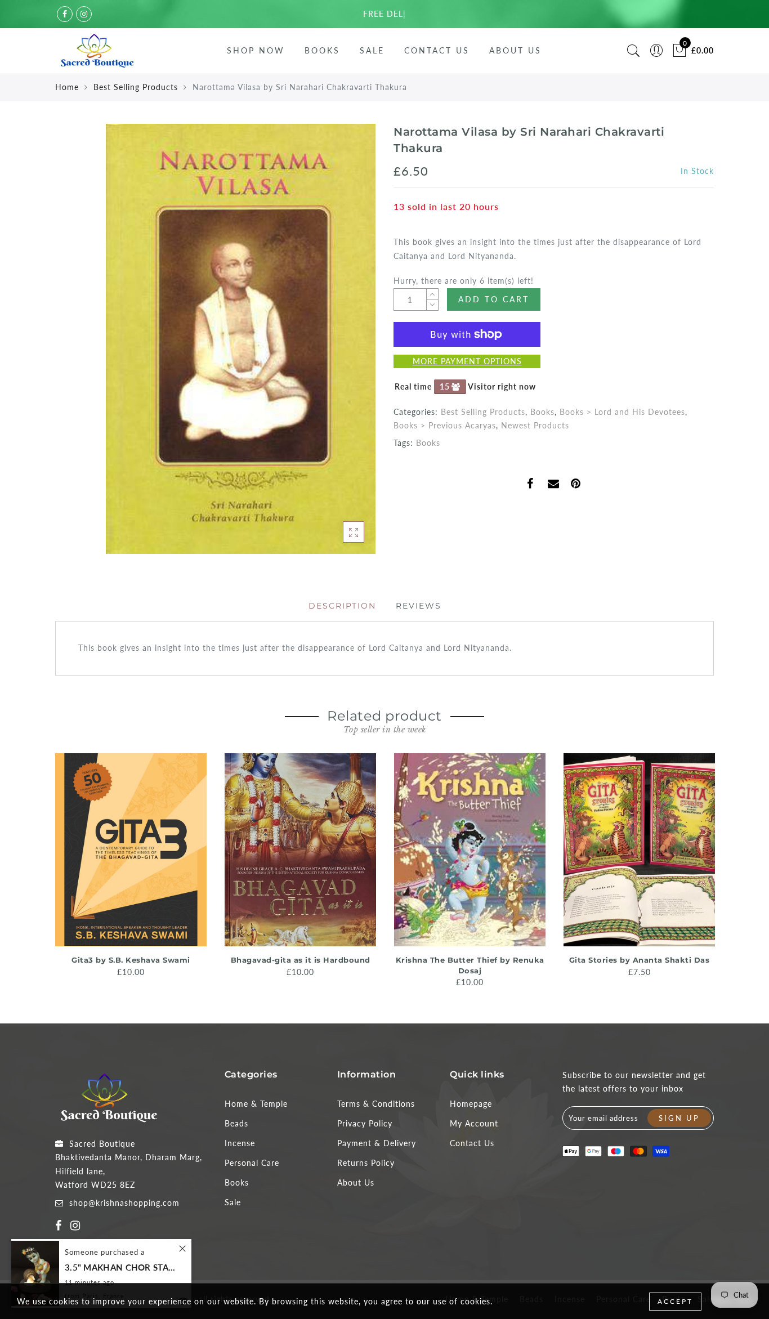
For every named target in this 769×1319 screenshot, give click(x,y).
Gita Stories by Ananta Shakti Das (639, 959)
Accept (675, 1301)
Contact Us (437, 50)
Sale (372, 50)
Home (67, 87)
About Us (515, 50)
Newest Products (535, 425)
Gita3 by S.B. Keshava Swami (130, 959)
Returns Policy (366, 1163)
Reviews (418, 606)
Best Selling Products (135, 87)
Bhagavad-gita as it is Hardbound (300, 959)
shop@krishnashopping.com (124, 1203)
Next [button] (707, 869)
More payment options (467, 361)
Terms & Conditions (376, 1103)
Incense (240, 1143)
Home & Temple (256, 1103)
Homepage (471, 1103)
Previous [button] (47, 869)
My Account (474, 1123)
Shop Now (256, 50)
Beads (236, 1123)
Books (322, 50)
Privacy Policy (364, 1123)
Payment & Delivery (376, 1143)
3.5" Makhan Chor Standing (121, 1267)
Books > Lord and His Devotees (622, 412)
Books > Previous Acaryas (445, 425)
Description (342, 606)
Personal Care (252, 1163)
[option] (131, 866)
